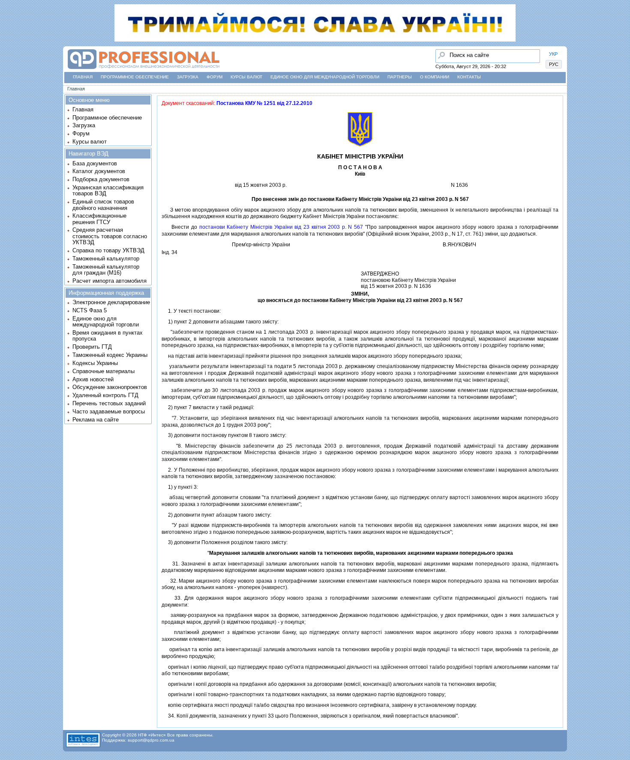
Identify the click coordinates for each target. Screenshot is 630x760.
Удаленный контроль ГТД (105, 395)
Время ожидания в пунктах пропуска (107, 335)
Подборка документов (100, 179)
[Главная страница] (143, 69)
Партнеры (399, 77)
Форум (214, 77)
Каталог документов (98, 171)
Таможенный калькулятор (105, 258)
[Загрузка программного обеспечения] (9, 57)
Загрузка (187, 77)
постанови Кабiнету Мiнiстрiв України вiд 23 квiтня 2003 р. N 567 (281, 227)
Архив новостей (93, 379)
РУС (553, 64)
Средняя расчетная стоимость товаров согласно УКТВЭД (109, 236)
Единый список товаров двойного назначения (103, 204)
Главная (83, 77)
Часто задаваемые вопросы (108, 411)
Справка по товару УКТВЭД (108, 250)
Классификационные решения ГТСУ (99, 218)
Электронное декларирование (111, 302)
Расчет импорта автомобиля (109, 281)
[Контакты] (9, 89)
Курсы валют (246, 77)
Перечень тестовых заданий (109, 403)
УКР (553, 54)
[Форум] (9, 73)
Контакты (469, 77)
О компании (434, 77)
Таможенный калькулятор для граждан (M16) (105, 269)
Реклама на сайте (95, 419)
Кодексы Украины (95, 363)
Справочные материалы (103, 371)
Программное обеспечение (135, 77)
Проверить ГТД (92, 347)
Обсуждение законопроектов (109, 387)
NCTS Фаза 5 (89, 310)
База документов (94, 163)
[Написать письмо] (9, 105)
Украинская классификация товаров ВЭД (108, 190)
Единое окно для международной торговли (324, 77)
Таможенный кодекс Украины (109, 355)
